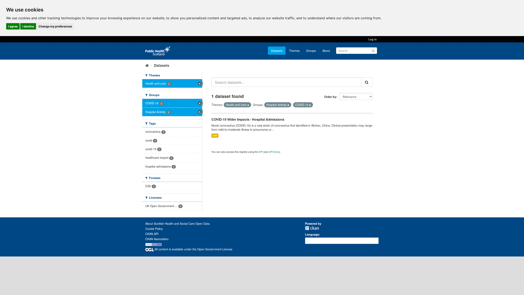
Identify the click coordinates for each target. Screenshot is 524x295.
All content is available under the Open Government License (193, 249)
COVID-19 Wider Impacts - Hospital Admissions (247, 119)
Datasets (276, 51)
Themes (294, 51)
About (326, 51)
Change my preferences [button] (55, 26)
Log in (372, 39)
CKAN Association (157, 239)
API (261, 151)
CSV (215, 135)
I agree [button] (13, 26)
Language (312, 234)
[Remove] (248, 105)
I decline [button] (28, 26)
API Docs (274, 151)
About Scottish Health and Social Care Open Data (177, 223)
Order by (330, 97)
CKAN (312, 228)
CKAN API (151, 234)
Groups (311, 51)
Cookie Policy (154, 229)
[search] (367, 82)
